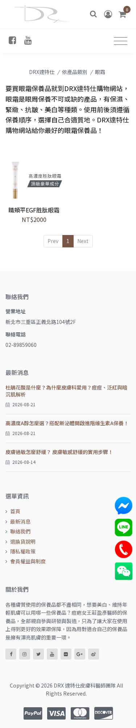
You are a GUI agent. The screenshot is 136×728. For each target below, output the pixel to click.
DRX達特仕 (41, 71)
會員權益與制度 (28, 561)
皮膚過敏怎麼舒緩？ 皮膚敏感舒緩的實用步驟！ (59, 451)
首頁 (15, 511)
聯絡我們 (20, 531)
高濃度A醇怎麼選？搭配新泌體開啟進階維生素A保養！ (67, 423)
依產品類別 (74, 71)
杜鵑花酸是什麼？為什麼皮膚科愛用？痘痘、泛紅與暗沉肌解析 (66, 391)
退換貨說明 (23, 541)
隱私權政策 (23, 551)
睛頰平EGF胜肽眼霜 (33, 210)
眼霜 (100, 71)
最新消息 (20, 521)
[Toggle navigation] (120, 41)
